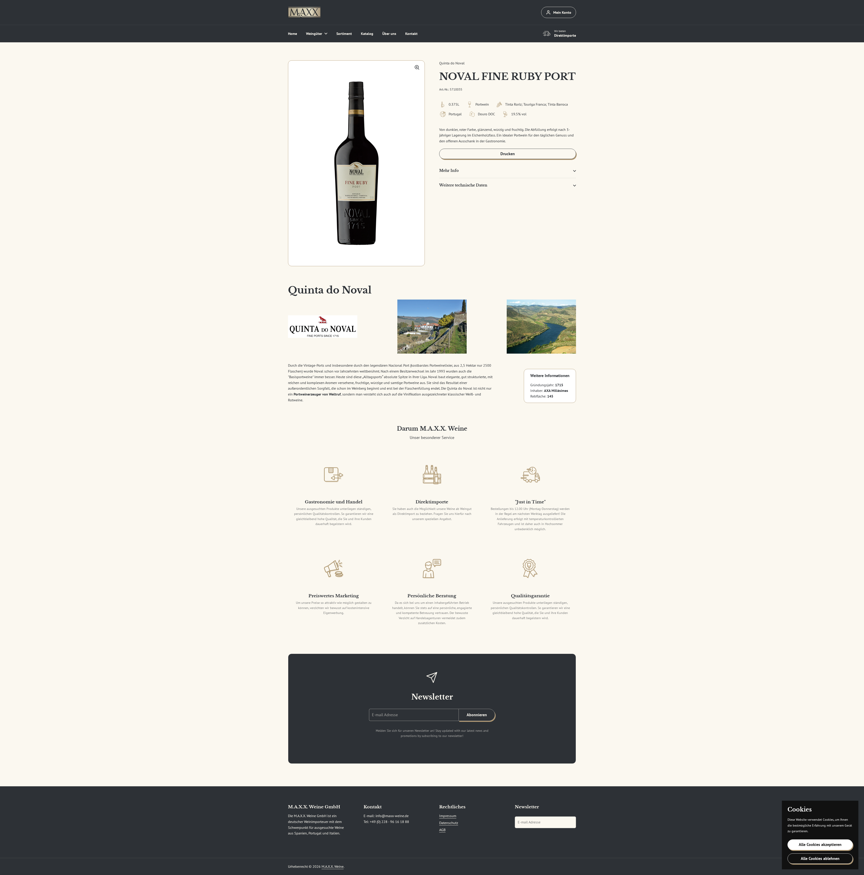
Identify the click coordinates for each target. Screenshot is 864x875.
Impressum (447, 816)
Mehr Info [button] (449, 170)
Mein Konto (562, 12)
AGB (442, 829)
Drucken (507, 153)
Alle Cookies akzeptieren (820, 844)
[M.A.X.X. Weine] (304, 12)
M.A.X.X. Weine (333, 866)
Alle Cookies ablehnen (820, 858)
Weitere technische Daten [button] (463, 185)
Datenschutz (448, 822)
